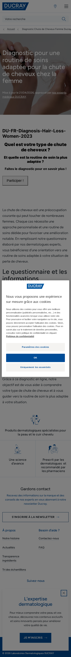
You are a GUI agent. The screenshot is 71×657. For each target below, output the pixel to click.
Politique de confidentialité (20, 336)
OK (35, 357)
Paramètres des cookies (35, 347)
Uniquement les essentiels (35, 367)
